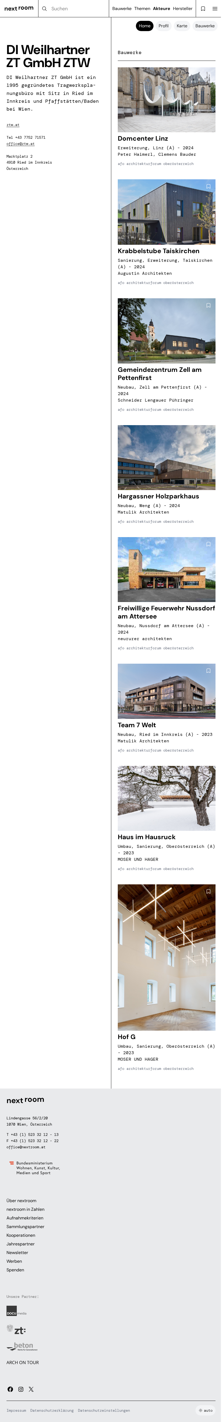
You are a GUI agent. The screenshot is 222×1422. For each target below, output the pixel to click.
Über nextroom (21, 1200)
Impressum (16, 1410)
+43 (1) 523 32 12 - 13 (34, 1134)
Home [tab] (145, 26)
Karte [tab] (182, 26)
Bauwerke (122, 8)
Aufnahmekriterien (24, 1218)
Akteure (161, 8)
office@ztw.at (20, 143)
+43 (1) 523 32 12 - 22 (34, 1140)
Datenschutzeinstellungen (104, 1410)
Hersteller (182, 8)
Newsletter (17, 1252)
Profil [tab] (164, 26)
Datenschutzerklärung (52, 1410)
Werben (14, 1261)
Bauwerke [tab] (205, 26)
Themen (142, 8)
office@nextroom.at (25, 1147)
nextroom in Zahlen (25, 1209)
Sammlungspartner (25, 1226)
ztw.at (12, 124)
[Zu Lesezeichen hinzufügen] (208, 74)
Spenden (15, 1270)
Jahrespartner (20, 1244)
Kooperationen (20, 1235)
